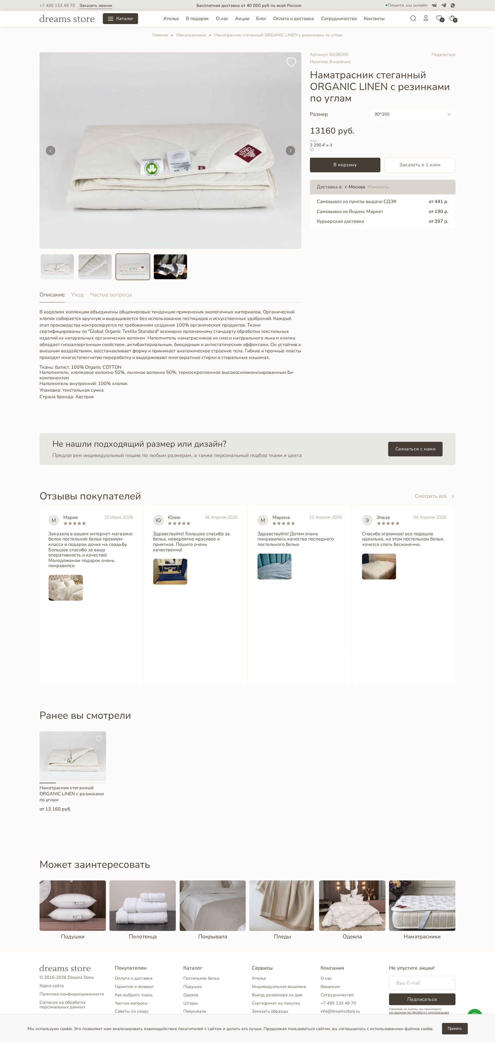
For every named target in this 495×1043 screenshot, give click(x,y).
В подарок (197, 18)
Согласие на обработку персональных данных (63, 1004)
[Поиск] (413, 20)
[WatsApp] (452, 5)
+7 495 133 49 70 (57, 5)
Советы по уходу (132, 1011)
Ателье (171, 18)
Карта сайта (52, 986)
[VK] (434, 5)
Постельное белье (201, 978)
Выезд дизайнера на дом (277, 995)
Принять (455, 1028)
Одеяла (190, 995)
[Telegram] (443, 5)
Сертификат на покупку (276, 1003)
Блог (261, 18)
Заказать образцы (270, 1011)
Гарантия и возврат (134, 986)
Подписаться (422, 999)
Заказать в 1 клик (420, 165)
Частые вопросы (111, 294)
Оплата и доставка (293, 18)
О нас (222, 18)
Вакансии (330, 986)
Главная (160, 35)
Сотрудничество (339, 18)
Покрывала (194, 1011)
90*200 (382, 114)
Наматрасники (191, 35)
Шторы (190, 1003)
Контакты (374, 18)
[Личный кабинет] (426, 20)
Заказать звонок (95, 5)
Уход (77, 294)
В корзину (345, 165)
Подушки (192, 986)
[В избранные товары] (291, 62)
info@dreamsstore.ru (340, 1011)
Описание (52, 294)
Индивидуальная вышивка (279, 986)
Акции (242, 18)
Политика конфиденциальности (72, 994)
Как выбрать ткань (134, 995)
